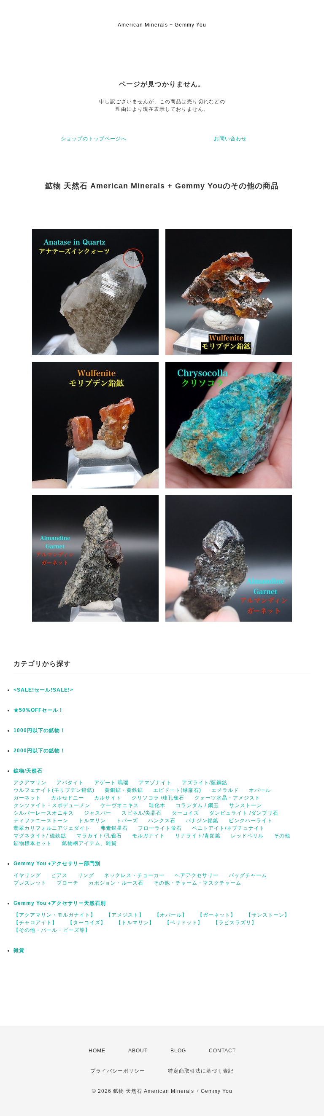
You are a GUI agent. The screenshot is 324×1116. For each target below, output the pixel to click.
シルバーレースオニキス (44, 813)
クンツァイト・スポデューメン (52, 805)
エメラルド (225, 790)
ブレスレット (30, 883)
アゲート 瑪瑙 (111, 783)
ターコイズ (185, 813)
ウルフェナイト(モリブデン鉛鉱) (54, 790)
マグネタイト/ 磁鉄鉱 (40, 836)
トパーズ (127, 821)
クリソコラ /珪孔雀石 (158, 798)
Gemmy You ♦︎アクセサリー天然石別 (60, 903)
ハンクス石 (162, 821)
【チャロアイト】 (35, 923)
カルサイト (108, 798)
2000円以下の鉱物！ (39, 751)
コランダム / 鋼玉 (197, 805)
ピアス (59, 875)
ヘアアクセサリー (197, 875)
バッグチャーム (248, 875)
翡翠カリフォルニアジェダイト (52, 828)
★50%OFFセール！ (39, 710)
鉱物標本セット (33, 843)
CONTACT (222, 1051)
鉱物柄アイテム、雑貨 (89, 843)
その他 (282, 836)
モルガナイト (148, 836)
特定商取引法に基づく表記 (201, 1071)
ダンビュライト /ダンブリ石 (243, 813)
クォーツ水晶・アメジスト (227, 798)
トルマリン (92, 821)
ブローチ (67, 883)
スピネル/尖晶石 (142, 813)
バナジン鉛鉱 (202, 821)
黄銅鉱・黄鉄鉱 (124, 790)
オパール (260, 790)
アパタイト (70, 783)
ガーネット (27, 798)
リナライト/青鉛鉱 (198, 836)
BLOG (178, 1051)
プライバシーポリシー (117, 1071)
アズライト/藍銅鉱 (204, 783)
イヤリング (27, 875)
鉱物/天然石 (28, 771)
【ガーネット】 (216, 915)
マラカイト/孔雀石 (99, 836)
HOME (97, 1051)
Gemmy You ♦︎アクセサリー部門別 (57, 864)
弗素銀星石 (114, 828)
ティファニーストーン (41, 821)
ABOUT (138, 1051)
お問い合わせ (230, 139)
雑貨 (19, 950)
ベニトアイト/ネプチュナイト (228, 828)
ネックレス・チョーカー (134, 875)
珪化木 (157, 805)
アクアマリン (30, 783)
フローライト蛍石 (160, 828)
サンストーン (245, 805)
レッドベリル (247, 836)
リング (86, 875)
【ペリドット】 (184, 923)
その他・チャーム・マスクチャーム (197, 883)
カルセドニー (67, 798)
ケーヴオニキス (119, 805)
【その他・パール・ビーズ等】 (52, 930)
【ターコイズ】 (87, 923)
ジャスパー (97, 813)
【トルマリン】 (135, 923)
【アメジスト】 (125, 915)
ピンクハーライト (251, 821)
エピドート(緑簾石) (177, 790)
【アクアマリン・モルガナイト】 (55, 915)
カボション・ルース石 (116, 883)
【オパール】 (170, 915)
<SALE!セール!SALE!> (43, 690)
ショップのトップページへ (94, 139)
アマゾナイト (155, 783)
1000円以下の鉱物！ (39, 730)
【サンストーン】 (268, 915)
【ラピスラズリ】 (235, 923)
